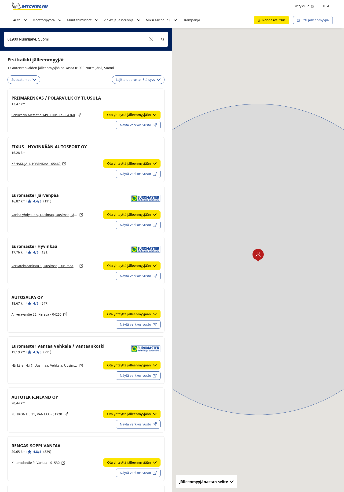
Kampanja (192, 20)
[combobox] (86, 39)
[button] (151, 39)
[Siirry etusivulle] (30, 6)
